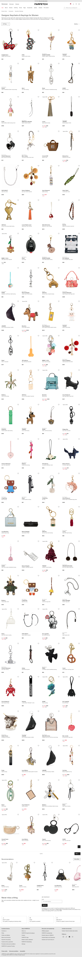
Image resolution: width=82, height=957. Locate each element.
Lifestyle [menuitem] (40, 7)
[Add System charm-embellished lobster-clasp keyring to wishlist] (18, 63)
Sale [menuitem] (2, 7)
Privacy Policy (59, 909)
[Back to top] (79, 846)
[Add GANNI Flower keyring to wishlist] (58, 676)
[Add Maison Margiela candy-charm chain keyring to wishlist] (38, 268)
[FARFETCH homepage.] (41, 4)
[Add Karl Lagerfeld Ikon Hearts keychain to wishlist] (58, 609)
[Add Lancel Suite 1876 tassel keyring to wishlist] (79, 506)
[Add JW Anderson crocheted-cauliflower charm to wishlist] (58, 439)
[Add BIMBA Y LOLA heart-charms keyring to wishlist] (58, 335)
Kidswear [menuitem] (17, 4)
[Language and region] (70, 4)
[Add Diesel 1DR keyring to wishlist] (18, 780)
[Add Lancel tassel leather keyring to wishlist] (58, 96)
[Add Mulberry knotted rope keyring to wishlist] (38, 439)
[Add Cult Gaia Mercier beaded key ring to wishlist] (79, 745)
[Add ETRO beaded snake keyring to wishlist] (38, 30)
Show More (76, 859)
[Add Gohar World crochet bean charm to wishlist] (79, 165)
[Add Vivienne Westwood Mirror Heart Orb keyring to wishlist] (18, 131)
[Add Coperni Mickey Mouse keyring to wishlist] (58, 814)
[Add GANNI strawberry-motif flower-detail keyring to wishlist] (18, 268)
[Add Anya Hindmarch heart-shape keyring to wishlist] (18, 676)
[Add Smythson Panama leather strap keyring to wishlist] (18, 404)
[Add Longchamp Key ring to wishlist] (58, 473)
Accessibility (22, 951)
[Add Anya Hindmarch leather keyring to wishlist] (58, 165)
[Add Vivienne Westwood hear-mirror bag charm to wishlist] (18, 439)
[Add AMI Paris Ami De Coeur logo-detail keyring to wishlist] (18, 200)
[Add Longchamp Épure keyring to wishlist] (18, 473)
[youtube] (72, 936)
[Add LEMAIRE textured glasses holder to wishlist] (79, 96)
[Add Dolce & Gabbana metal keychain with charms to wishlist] (79, 335)
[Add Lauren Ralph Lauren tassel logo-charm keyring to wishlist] (38, 200)
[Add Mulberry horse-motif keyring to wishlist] (18, 370)
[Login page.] (73, 4)
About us (24, 930)
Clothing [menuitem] (16, 7)
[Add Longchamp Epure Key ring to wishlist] (38, 575)
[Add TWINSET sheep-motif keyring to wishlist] (79, 301)
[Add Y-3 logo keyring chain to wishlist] (79, 609)
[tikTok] (66, 936)
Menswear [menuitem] (11, 4)
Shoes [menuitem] (20, 7)
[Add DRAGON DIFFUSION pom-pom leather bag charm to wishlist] (79, 541)
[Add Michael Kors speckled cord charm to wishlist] (79, 131)
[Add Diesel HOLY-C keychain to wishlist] (18, 335)
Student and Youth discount (48, 939)
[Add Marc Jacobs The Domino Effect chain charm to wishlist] (38, 131)
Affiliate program (45, 930)
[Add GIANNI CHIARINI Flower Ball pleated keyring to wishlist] (58, 233)
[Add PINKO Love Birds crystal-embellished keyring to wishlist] (58, 643)
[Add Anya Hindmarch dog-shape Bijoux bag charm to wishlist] (79, 370)
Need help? (59, 919)
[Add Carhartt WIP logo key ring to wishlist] (58, 131)
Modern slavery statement (27, 939)
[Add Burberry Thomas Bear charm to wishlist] (18, 575)
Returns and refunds (6, 937)
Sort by (76, 24)
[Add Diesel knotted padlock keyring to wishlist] (38, 473)
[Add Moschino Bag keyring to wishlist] (58, 370)
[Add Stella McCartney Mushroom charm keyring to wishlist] (58, 200)
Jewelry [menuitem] (35, 7)
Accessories (11, 11)
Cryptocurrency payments (7, 941)
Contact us (4, 930)
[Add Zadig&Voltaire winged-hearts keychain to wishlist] (18, 30)
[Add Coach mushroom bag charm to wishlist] (58, 575)
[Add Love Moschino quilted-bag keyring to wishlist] (18, 506)
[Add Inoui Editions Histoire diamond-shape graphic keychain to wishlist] (38, 745)
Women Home (4, 11)
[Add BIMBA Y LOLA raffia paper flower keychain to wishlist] (18, 233)
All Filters (5, 24)
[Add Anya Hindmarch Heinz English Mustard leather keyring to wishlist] (58, 301)
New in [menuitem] (6, 7)
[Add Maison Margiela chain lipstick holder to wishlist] (38, 506)
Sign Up (44, 905)
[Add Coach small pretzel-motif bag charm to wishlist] (79, 643)
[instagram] (63, 936)
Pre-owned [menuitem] (46, 7)
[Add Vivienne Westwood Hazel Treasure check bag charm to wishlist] (79, 268)
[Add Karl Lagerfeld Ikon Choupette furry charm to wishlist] (79, 233)
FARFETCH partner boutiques (28, 933)
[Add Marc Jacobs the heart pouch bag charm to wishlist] (79, 711)
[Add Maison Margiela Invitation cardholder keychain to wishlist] (38, 541)
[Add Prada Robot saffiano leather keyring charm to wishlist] (18, 96)
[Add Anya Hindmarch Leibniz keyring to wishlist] (38, 780)
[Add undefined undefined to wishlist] (16, 862)
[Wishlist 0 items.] (76, 4)
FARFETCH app (25, 937)
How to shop (6, 919)
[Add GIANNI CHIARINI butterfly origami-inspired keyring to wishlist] (58, 30)
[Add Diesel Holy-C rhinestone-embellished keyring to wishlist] (58, 63)
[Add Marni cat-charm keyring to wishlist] (38, 63)
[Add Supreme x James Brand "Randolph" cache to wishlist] (38, 676)
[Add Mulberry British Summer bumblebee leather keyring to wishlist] (58, 780)
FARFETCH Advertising (27, 941)
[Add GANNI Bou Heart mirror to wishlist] (79, 63)
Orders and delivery (6, 935)
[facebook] (69, 936)
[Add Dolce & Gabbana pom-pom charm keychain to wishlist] (38, 165)
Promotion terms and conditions (8, 943)
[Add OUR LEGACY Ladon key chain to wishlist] (18, 165)
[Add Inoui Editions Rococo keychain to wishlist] (38, 814)
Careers (23, 935)
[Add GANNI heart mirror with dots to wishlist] (79, 814)
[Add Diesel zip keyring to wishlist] (38, 233)
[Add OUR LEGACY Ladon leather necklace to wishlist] (38, 609)
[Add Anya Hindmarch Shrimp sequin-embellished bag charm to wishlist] (79, 473)
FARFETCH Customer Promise (8, 946)
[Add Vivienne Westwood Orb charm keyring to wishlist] (18, 643)
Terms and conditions (13, 951)
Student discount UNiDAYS (47, 935)
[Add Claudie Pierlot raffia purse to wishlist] (18, 814)
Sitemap (23, 943)
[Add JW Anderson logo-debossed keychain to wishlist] (38, 335)
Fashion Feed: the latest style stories (70, 930)
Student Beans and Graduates (48, 937)
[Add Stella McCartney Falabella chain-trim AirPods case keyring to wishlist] (58, 711)
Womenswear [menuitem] (5, 4)
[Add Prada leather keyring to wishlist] (18, 745)
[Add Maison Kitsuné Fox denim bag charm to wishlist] (79, 439)
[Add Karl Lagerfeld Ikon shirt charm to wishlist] (79, 676)
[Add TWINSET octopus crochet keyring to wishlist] (58, 541)
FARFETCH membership (47, 933)
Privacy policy (4, 951)
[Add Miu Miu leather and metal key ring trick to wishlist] (79, 200)
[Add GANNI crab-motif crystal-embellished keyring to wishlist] (18, 541)
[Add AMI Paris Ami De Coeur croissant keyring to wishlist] (58, 268)
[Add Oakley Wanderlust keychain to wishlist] (38, 643)
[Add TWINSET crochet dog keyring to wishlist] (79, 30)
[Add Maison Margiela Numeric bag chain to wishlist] (79, 575)
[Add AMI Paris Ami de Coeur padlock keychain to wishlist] (38, 370)
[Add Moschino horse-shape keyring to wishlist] (38, 301)
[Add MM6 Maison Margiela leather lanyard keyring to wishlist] (38, 96)
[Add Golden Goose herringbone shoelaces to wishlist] (18, 711)
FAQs (30, 919)
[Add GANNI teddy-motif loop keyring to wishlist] (58, 404)
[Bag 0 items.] (79, 4)
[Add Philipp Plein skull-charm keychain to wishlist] (79, 404)
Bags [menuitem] (24, 7)
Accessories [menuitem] (29, 7)
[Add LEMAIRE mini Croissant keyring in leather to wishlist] (18, 301)
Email (43, 899)
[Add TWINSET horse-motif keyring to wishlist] (38, 404)
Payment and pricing (6, 939)
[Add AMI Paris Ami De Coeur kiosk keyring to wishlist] (58, 506)
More (53, 19)
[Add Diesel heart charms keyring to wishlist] (79, 780)
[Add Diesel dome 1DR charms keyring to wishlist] (18, 609)
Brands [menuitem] (10, 7)
